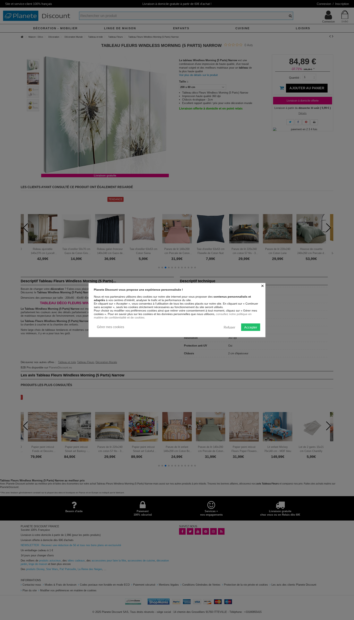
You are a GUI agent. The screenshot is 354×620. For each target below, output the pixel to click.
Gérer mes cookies (110, 327)
